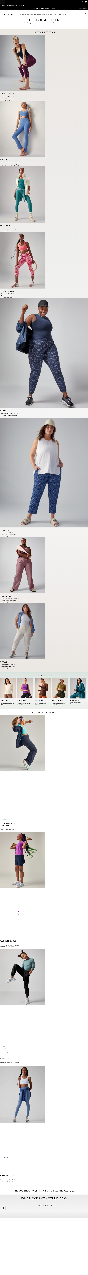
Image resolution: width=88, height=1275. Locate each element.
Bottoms (24, 14)
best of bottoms (29, 26)
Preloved (59, 14)
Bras (35, 14)
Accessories (44, 14)
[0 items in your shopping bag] (86, 2)
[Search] (86, 14)
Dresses (39, 14)
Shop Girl (53, 8)
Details (22, 5)
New (20, 14)
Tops (28, 14)
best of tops (40, 26)
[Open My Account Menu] (82, 2)
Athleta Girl (50, 14)
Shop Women (48, 8)
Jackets (31, 14)
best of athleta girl (56, 26)
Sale (55, 14)
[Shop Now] (44, 8)
